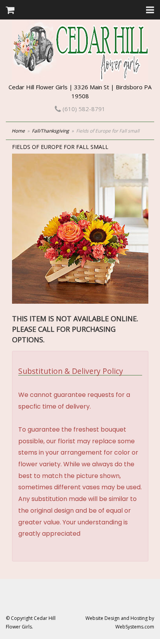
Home (18, 130)
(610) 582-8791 (83, 109)
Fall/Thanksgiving (50, 130)
